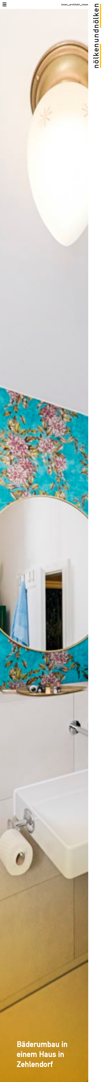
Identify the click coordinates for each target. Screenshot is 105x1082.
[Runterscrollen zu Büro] (44, 545)
